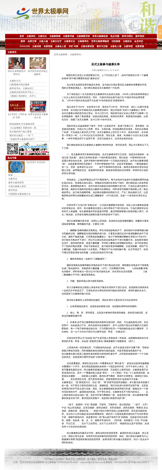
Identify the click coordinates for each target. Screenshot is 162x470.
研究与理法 (127, 36)
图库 (23, 41)
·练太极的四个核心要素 (20, 131)
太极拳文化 (69, 41)
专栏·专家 (73, 46)
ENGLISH (25, 46)
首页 (22, 36)
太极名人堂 (60, 46)
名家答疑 (48, 46)
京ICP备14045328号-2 (138, 462)
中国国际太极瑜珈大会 (19, 194)
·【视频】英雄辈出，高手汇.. (23, 96)
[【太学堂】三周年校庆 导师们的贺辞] (17, 111)
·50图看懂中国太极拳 (19, 84)
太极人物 (43, 41)
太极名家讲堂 (87, 46)
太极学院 (128, 46)
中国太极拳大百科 (17, 186)
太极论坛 (42, 36)
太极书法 (12, 179)
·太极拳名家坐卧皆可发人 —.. (23, 92)
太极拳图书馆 (83, 36)
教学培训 (139, 36)
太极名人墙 (115, 46)
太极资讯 (31, 36)
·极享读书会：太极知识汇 (21, 88)
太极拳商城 (54, 36)
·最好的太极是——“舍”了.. (22, 135)
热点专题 (114, 36)
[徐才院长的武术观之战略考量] (38, 68)
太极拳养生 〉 (77, 54)
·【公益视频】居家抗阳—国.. (23, 128)
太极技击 (127, 41)
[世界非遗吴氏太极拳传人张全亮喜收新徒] (38, 111)
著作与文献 (102, 46)
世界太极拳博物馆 (100, 41)
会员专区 (138, 41)
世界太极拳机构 (100, 36)
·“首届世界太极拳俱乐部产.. (22, 139)
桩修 (10, 175)
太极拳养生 (83, 41)
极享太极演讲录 (16, 182)
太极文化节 (56, 41)
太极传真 (36, 46)
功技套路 (116, 41)
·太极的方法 (15, 81)
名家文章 (32, 41)
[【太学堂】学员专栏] (16, 172)
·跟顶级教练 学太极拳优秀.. (22, 124)
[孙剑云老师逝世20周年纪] (16, 68)
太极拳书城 (68, 36)
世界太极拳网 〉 (62, 54)
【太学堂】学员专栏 (36, 162)
